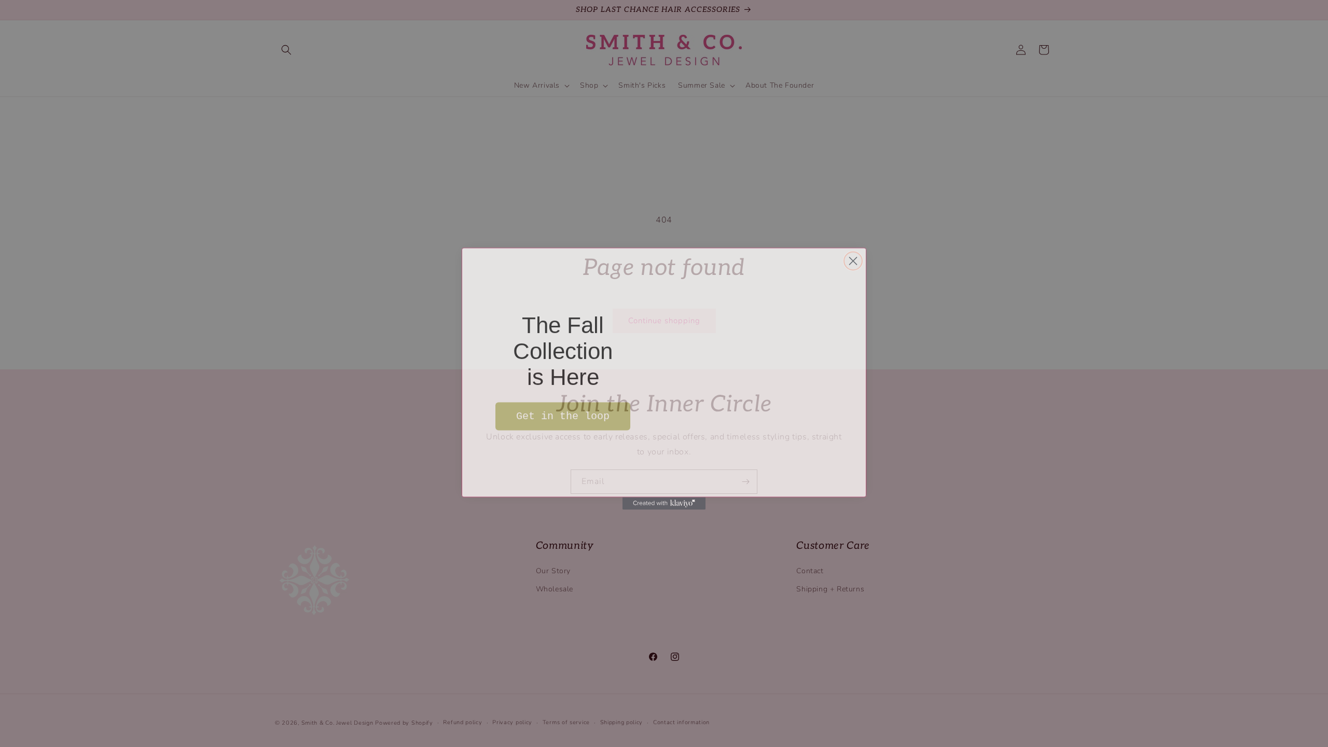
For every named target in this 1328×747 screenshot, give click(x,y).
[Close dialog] (853, 253)
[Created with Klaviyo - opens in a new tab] (664, 500)
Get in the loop (563, 411)
